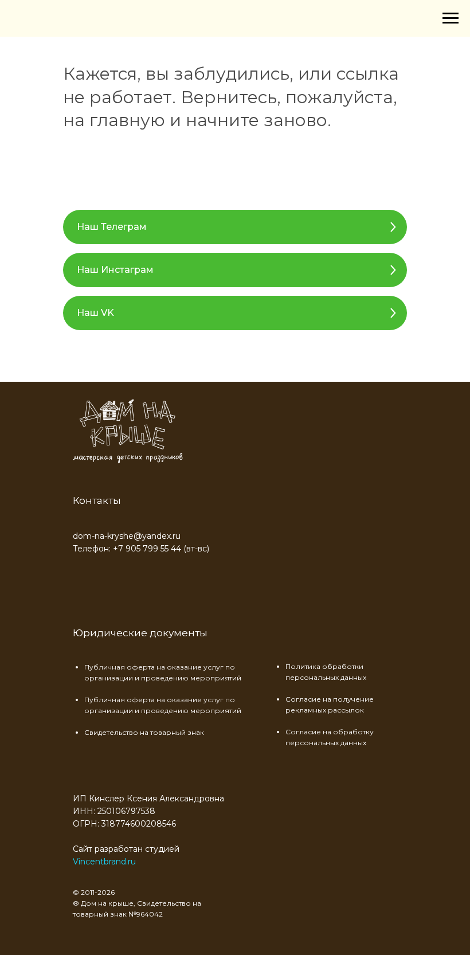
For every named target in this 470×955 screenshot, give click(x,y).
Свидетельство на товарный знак (144, 732)
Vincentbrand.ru (104, 861)
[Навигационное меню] (450, 18)
